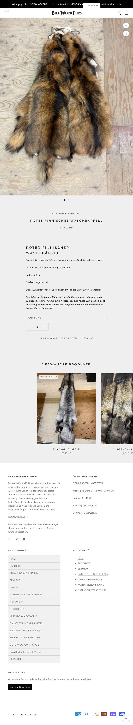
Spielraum (83, 568)
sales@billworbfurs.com (109, 4)
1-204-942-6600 (38, 4)
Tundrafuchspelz (66, 449)
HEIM (81, 558)
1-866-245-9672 (77, 4)
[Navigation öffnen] (7, 13)
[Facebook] (9, 539)
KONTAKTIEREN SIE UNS (91, 584)
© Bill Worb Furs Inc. (23, 715)
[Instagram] (17, 539)
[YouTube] (24, 539)
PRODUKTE (84, 563)
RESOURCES (16, 659)
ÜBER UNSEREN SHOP (90, 579)
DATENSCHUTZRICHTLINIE (92, 590)
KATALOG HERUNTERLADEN (93, 574)
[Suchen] (119, 13)
